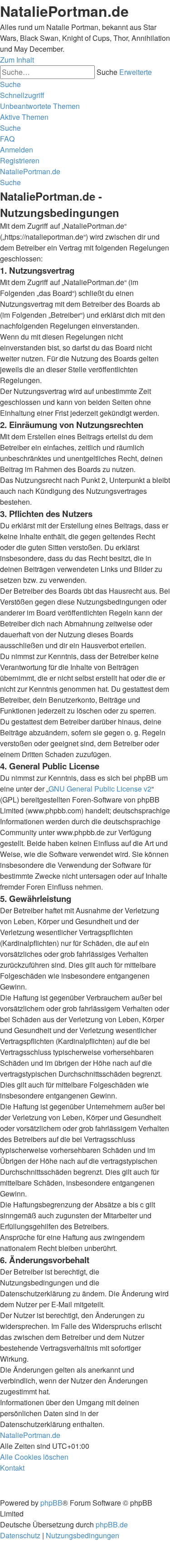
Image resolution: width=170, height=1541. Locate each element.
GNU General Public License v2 (100, 788)
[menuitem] (40, 106)
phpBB (51, 1502)
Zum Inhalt (17, 59)
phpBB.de (112, 1524)
